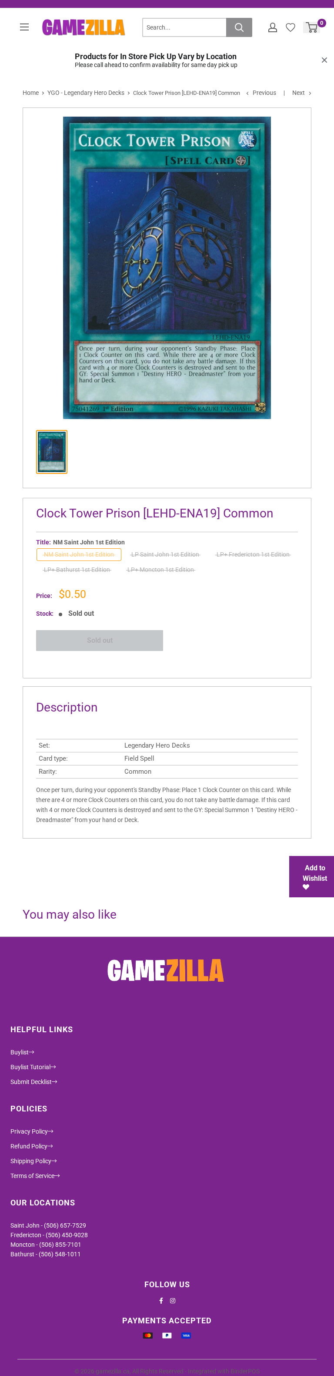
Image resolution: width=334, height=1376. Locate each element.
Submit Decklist (31, 1081)
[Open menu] (24, 27)
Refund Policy (28, 1146)
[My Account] (272, 27)
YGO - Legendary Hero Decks (85, 92)
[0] (312, 27)
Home (31, 92)
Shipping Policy (30, 1161)
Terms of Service (32, 1175)
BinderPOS (245, 1371)
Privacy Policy (29, 1131)
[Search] (239, 27)
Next (298, 92)
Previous (264, 92)
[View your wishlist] (290, 27)
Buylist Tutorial (30, 1067)
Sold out (100, 640)
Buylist (19, 1052)
